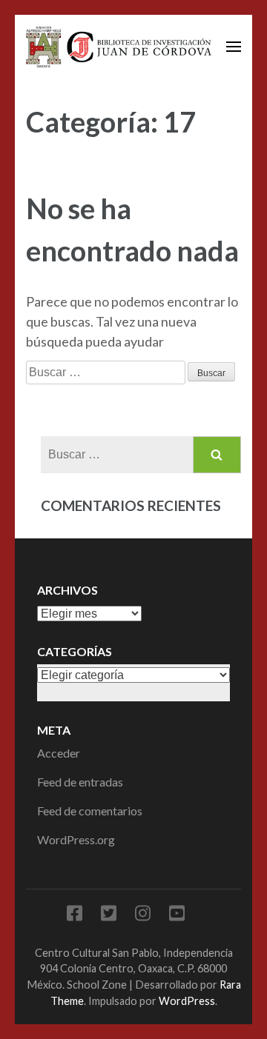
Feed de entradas (80, 782)
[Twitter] (108, 915)
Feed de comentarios (89, 811)
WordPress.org (76, 839)
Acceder (58, 753)
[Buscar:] (107, 371)
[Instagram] (143, 915)
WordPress (187, 1001)
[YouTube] (177, 915)
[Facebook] (74, 915)
